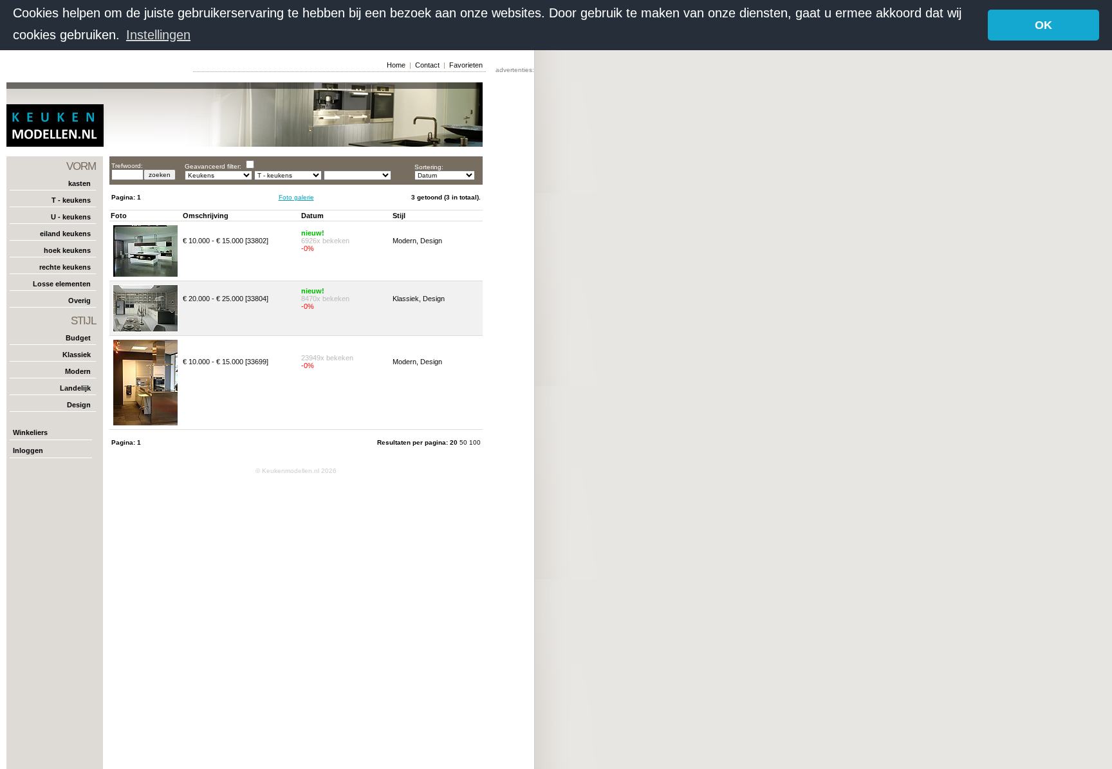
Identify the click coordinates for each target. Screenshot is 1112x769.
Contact (427, 65)
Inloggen (28, 450)
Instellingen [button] (158, 35)
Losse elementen (62, 284)
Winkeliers (30, 432)
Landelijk (75, 388)
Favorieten (466, 65)
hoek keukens (67, 250)
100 (475, 442)
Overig (79, 300)
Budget (78, 338)
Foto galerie (296, 197)
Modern (78, 371)
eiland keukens (65, 233)
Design (79, 405)
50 (464, 442)
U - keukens (71, 217)
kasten (79, 183)
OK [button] (1043, 25)
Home (396, 65)
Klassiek (76, 354)
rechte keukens (65, 267)
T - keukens (71, 200)
